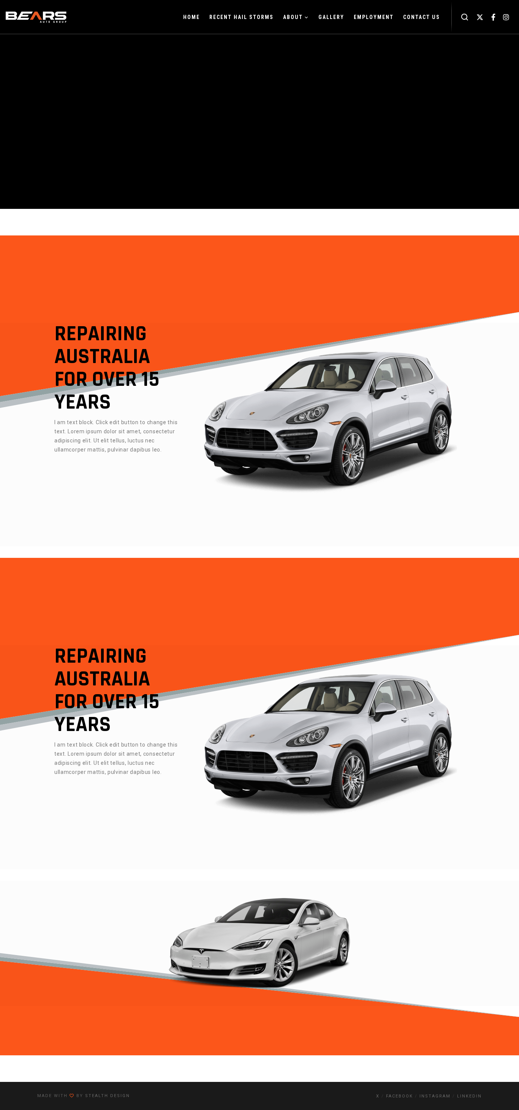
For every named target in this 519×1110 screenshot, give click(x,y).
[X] (480, 17)
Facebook (399, 1096)
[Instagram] (506, 17)
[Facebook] (493, 17)
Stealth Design (107, 1095)
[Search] (465, 17)
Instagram (435, 1096)
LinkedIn (469, 1096)
